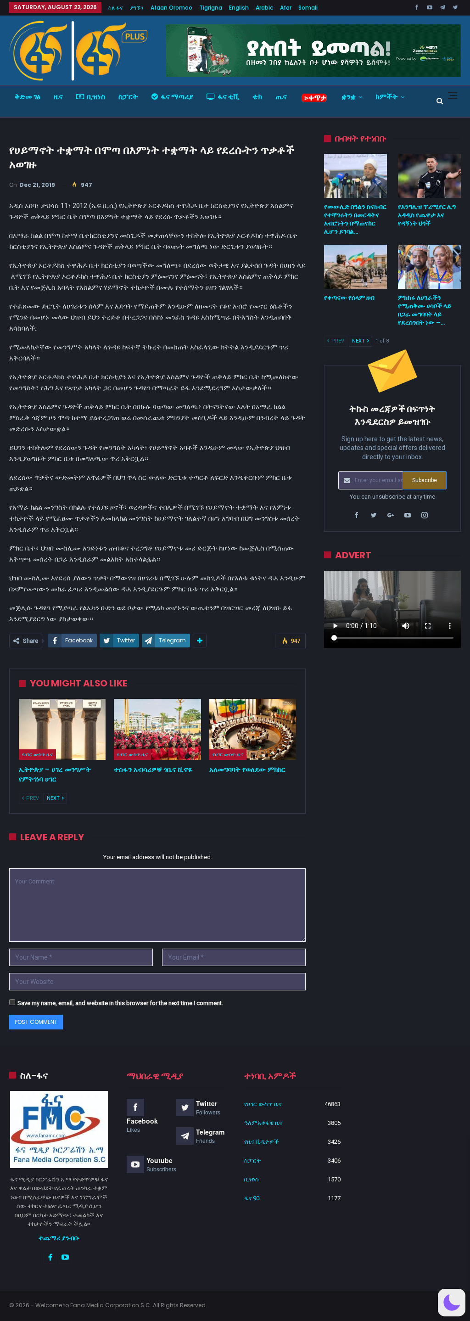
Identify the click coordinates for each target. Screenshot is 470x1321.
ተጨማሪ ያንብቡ (59, 1237)
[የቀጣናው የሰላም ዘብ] (355, 267)
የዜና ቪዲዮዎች (261, 1141)
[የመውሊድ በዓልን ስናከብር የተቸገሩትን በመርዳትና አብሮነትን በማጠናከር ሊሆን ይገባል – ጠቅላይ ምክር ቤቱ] (355, 176)
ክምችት (386, 96)
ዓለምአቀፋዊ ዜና (263, 1122)
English (239, 7)
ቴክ (257, 96)
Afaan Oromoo (171, 7)
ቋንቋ (348, 96)
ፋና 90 (251, 1198)
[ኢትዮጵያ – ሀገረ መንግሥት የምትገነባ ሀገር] (62, 729)
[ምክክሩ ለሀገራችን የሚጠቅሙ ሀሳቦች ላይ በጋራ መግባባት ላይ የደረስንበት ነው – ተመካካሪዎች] (429, 267)
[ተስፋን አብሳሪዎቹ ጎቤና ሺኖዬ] (157, 729)
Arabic (264, 7)
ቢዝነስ (96, 96)
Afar (285, 7)
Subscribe (424, 480)
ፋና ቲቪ (228, 96)
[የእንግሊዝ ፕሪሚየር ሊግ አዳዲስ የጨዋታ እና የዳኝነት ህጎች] (429, 176)
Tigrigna (210, 7)
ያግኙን (137, 7)
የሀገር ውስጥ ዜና (37, 754)
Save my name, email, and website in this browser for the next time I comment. (120, 1003)
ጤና (281, 96)
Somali (308, 7)
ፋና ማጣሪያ (177, 96)
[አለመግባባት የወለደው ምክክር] (252, 729)
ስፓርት (128, 96)
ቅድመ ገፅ (27, 96)
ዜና (58, 96)
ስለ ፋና (115, 7)
